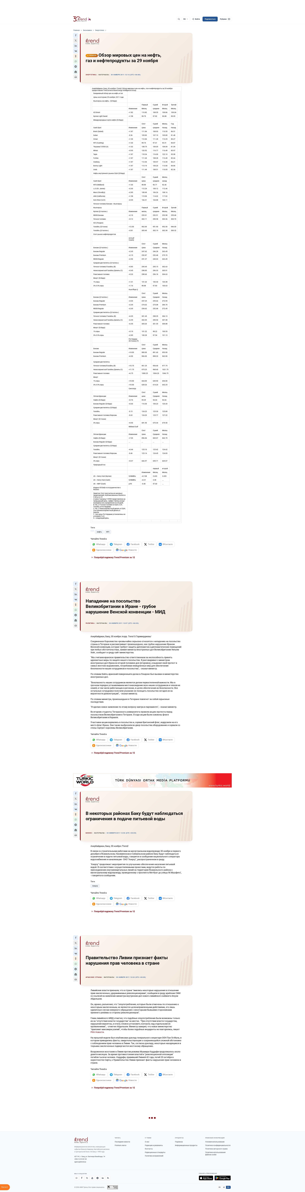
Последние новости (122, 1142)
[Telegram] (97, 1178)
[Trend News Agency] (81, 1140)
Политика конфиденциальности (217, 1145)
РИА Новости (97, 1032)
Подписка (179, 1142)
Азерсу (95, 886)
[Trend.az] (82, 19)
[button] (75, 35)
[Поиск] (178, 19)
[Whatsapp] (76, 1178)
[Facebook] (82, 1178)
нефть (99, 532)
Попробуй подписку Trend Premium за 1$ (114, 557)
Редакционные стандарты (155, 1152)
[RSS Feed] (108, 1178)
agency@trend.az (80, 1162)
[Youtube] (92, 1178)
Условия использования (214, 1142)
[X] (87, 1178)
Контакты (149, 1149)
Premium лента (120, 1145)
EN (220, 1187)
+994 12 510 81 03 (80, 1159)
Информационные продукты (186, 1145)
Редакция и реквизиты (154, 1145)
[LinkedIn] (103, 1178)
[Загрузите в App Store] (206, 1178)
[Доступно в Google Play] (223, 1178)
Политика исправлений (154, 1156)
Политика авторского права (216, 1149)
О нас (147, 1142)
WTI (107, 532)
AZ (224, 1187)
